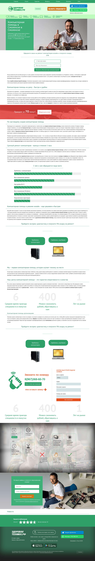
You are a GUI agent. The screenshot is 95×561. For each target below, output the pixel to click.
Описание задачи (61, 387)
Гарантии (37, 1)
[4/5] (31, 522)
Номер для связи (61, 394)
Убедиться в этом (44, 112)
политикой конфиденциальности (31, 501)
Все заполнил (69, 399)
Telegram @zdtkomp (79, 6)
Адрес (58, 381)
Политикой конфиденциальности (46, 552)
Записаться (14, 437)
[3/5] (27, 522)
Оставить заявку (16, 538)
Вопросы (47, 1)
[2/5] (24, 522)
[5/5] (34, 522)
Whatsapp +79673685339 (80, 10)
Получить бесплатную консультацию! (47, 70)
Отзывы (58, 1)
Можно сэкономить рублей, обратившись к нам (47, 306)
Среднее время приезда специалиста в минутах (16, 305)
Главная (16, 1)
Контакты (68, 1)
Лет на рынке (79, 303)
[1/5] (20, 522)
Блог (79, 1)
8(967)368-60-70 (35, 379)
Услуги (26, 1)
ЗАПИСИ (13, 435)
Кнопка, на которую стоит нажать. (46, 532)
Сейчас (58, 377)
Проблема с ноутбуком (58, 240)
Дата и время (60, 375)
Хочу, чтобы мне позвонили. (33, 384)
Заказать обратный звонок (76, 13)
